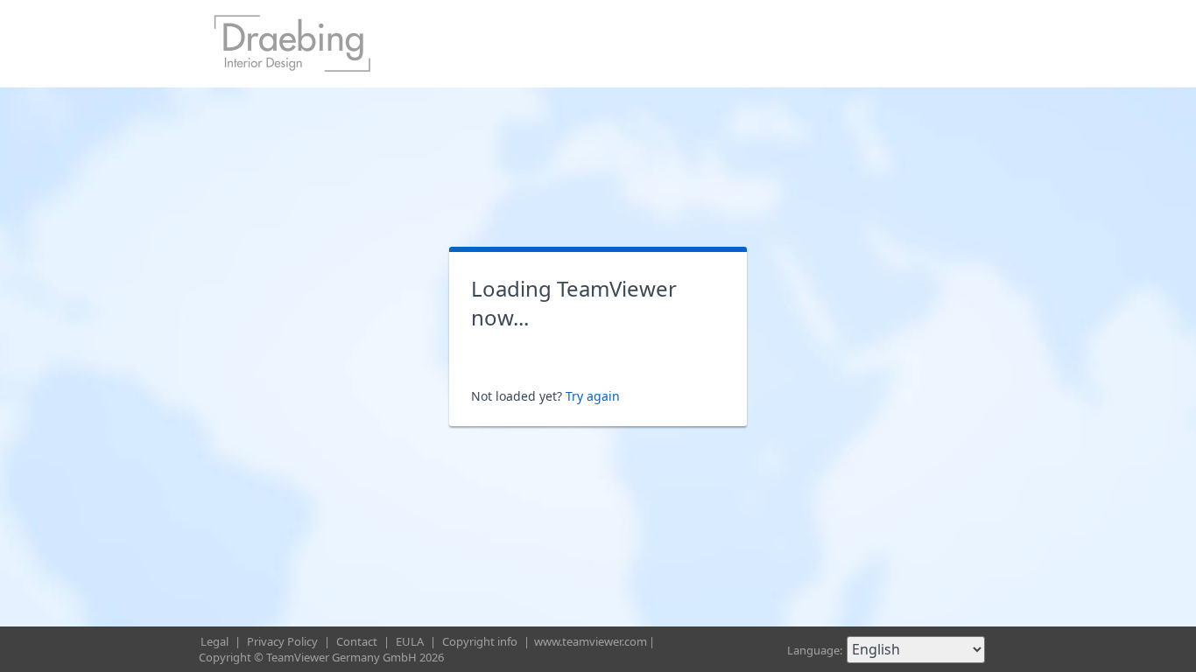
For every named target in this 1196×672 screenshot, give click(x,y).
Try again (593, 396)
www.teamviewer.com (590, 641)
